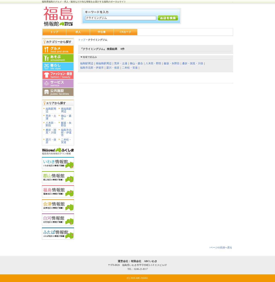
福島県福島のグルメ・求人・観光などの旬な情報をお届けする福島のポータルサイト (84, 1)
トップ (54, 31)
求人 (78, 31)
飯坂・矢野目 (66, 124)
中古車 (102, 31)
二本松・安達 (66, 141)
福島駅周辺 (51, 110)
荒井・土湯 (51, 117)
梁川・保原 (51, 141)
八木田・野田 (51, 124)
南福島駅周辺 (66, 110)
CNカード (125, 31)
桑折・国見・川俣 (51, 131)
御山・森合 (66, 117)
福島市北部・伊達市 (66, 132)
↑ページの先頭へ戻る (220, 247)
